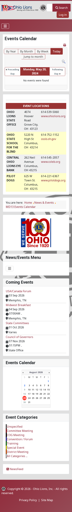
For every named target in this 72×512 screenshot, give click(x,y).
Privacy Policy (28, 500)
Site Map (47, 500)
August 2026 (36, 372)
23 (24, 398)
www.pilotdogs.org (53, 180)
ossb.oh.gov (48, 139)
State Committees (17, 323)
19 (37, 393)
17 (29, 393)
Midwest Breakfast (18, 305)
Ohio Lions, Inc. (43, 489)
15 (48, 389)
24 (29, 398)
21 (44, 393)
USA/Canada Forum (18, 291)
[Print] (65, 45)
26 (37, 398)
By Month (26, 51)
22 (48, 393)
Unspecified (14, 427)
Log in (63, 15)
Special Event (15, 448)
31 (29, 402)
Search (63, 8)
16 (24, 393)
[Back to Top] (66, 505)
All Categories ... (17, 456)
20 (40, 393)
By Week (42, 51)
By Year (11, 51)
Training (12, 443)
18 (33, 393)
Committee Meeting (20, 431)
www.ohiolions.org (53, 116)
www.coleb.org (50, 162)
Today (56, 51)
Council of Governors (19, 337)
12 (37, 389)
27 (40, 398)
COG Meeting (15, 435)
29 (48, 398)
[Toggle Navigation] (5, 26)
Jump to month (33, 57)
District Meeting (17, 452)
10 (29, 389)
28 (44, 398)
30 (24, 402)
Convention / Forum (20, 439)
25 (33, 398)
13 (40, 389)
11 (33, 389)
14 (44, 389)
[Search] (64, 61)
